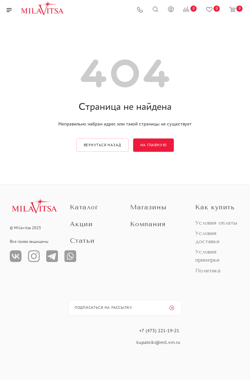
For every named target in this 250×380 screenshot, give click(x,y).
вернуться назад (102, 145)
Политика (207, 271)
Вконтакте (15, 256)
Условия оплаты (216, 223)
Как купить (215, 207)
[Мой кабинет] (171, 10)
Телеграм (52, 256)
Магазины (148, 207)
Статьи (82, 240)
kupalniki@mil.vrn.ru (159, 342)
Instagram (34, 256)
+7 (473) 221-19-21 (159, 330)
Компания (147, 224)
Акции (81, 224)
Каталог (84, 207)
